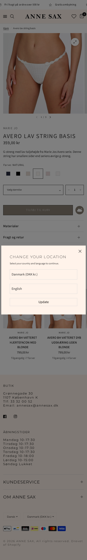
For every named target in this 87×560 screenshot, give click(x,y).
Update (43, 302)
